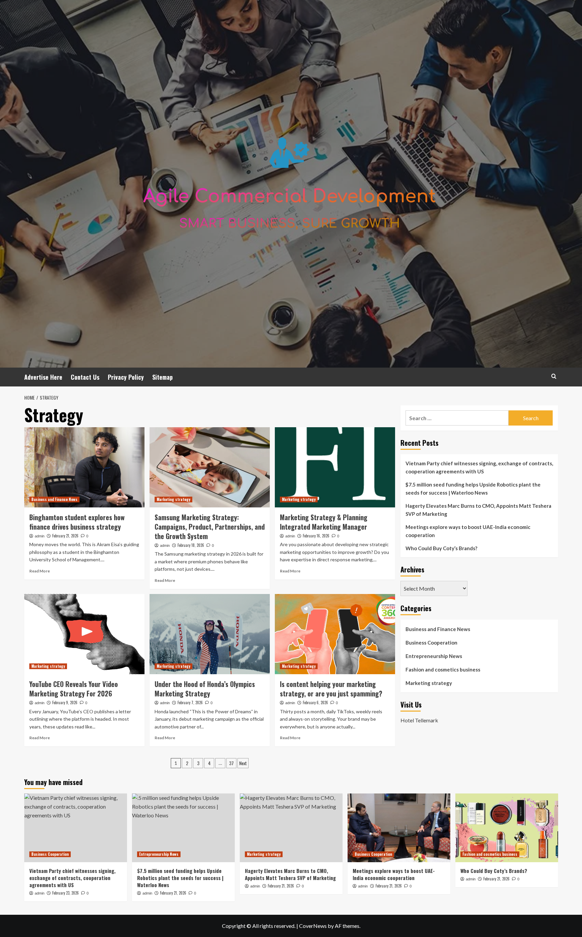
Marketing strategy (173, 499)
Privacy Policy (126, 377)
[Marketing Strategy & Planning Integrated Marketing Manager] (335, 467)
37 (231, 763)
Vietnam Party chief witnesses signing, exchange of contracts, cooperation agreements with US (479, 467)
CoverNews (313, 926)
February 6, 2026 (315, 702)
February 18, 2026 (190, 545)
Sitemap (162, 377)
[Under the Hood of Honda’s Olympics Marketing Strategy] (210, 634)
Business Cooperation (431, 642)
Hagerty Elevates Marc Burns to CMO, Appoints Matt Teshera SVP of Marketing (478, 510)
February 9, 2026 (64, 702)
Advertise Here (43, 377)
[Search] (554, 376)
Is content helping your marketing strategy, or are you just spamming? (331, 688)
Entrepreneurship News (434, 656)
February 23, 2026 (65, 893)
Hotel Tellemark (419, 720)
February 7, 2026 (190, 702)
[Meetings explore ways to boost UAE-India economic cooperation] (399, 827)
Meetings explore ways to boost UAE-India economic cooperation (468, 531)
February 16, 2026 (316, 535)
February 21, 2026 (65, 535)
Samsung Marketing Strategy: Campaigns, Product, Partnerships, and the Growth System (210, 526)
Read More (39, 570)
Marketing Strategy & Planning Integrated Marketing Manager (323, 522)
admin (39, 536)
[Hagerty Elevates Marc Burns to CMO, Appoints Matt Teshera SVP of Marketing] (291, 827)
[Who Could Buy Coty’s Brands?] (506, 827)
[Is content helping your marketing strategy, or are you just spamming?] (335, 634)
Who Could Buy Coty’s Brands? (441, 548)
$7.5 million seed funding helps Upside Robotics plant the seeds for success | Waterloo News (473, 488)
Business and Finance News (54, 499)
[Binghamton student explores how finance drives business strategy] (84, 467)
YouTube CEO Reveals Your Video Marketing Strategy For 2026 (73, 688)
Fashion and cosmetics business (443, 669)
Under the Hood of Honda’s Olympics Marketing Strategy (205, 688)
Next (243, 763)
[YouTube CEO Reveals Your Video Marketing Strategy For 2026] (84, 634)
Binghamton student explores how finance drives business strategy (77, 522)
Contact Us (85, 377)
